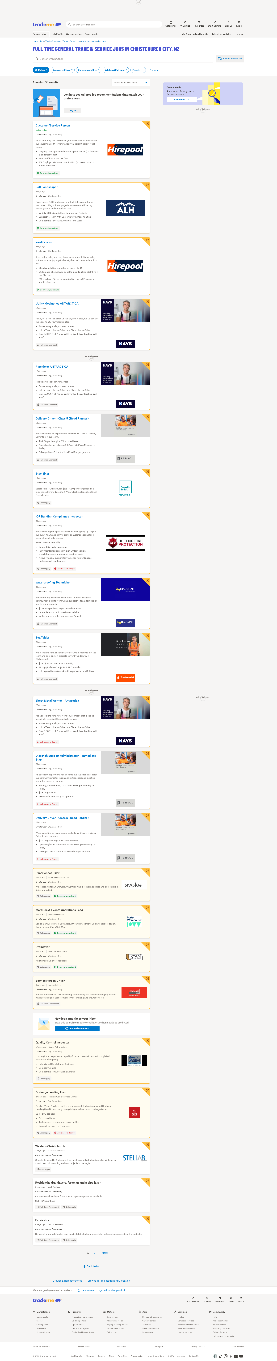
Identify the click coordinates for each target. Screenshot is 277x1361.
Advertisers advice (221, 34)
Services (182, 1311)
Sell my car (112, 1332)
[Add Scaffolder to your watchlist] (145, 637)
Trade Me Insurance (41, 1347)
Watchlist (207, 1301)
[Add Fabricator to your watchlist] (145, 1220)
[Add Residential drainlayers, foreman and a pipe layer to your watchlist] (145, 1182)
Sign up (228, 25)
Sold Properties (79, 1320)
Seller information (221, 1332)
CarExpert (158, 1347)
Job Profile (57, 34)
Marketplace (43, 1311)
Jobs (144, 1311)
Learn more (87, 1290)
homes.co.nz (83, 1347)
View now (180, 99)
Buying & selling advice (117, 1324)
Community (219, 1311)
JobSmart (146, 1324)
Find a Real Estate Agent (83, 1332)
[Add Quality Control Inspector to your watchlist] (145, 1042)
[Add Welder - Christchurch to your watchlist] (145, 1146)
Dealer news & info (115, 1328)
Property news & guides (82, 1317)
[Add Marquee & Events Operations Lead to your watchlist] (145, 909)
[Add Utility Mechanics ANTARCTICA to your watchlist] (145, 303)
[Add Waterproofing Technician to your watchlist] (145, 582)
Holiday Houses (198, 1347)
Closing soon (42, 1324)
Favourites (220, 1301)
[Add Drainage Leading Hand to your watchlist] (145, 1092)
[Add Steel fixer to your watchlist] (145, 473)
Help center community (223, 1336)
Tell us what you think (114, 1290)
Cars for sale (112, 1317)
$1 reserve (41, 1328)
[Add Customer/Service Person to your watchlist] (145, 125)
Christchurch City (87, 70)
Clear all (154, 70)
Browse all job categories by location (109, 1280)
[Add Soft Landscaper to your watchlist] (145, 186)
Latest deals (42, 1317)
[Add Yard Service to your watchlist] (145, 241)
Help (215, 1317)
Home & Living (43, 1332)
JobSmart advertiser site (195, 34)
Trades (181, 1317)
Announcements (220, 1320)
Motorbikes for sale (116, 1320)
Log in (239, 25)
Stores (39, 1320)
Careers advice (74, 34)
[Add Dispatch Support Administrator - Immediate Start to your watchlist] (145, 755)
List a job (239, 34)
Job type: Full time (115, 70)
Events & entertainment (188, 1324)
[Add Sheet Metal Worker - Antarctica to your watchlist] (145, 700)
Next (105, 1252)
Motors (110, 1311)
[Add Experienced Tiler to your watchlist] (145, 872)
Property (76, 1311)
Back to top (93, 1266)
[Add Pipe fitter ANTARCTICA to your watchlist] (145, 366)
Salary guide (91, 34)
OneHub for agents (80, 1328)
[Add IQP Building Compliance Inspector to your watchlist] (145, 516)
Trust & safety (219, 1324)
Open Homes (78, 1324)
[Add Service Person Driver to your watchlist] (145, 980)
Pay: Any (137, 70)
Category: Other (62, 70)
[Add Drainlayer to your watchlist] (145, 946)
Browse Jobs (39, 34)
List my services (185, 1332)
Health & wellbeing (186, 1328)
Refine (41, 70)
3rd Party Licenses (221, 1328)
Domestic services (186, 1320)
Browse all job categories (67, 1280)
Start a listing (193, 1301)
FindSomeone (238, 1347)
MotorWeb (121, 1347)
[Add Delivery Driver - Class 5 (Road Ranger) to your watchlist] (145, 418)
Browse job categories (152, 1317)
